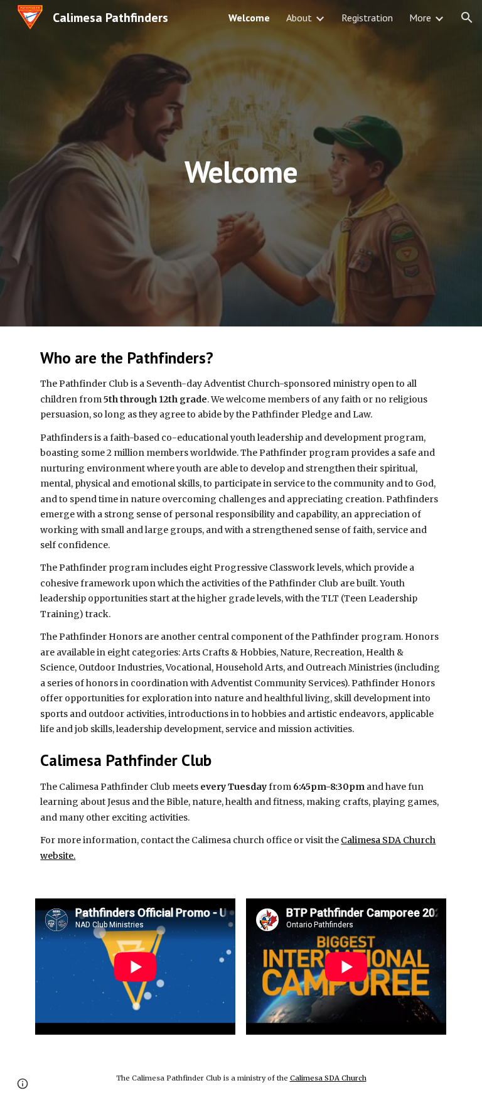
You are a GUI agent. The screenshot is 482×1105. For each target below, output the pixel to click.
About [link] (299, 17)
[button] (467, 18)
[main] (240, 163)
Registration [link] (367, 17)
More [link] (420, 17)
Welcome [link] (249, 17)
